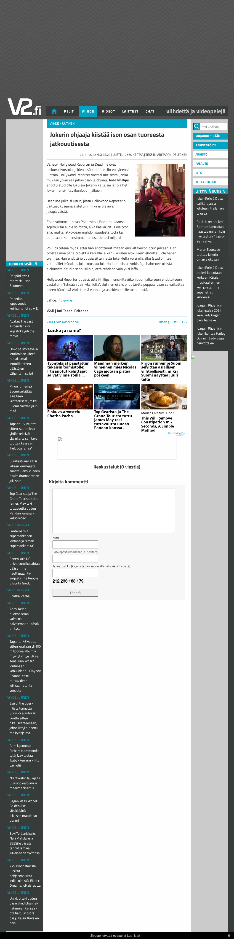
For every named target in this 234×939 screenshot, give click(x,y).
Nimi (56, 537)
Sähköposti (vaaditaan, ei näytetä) (75, 551)
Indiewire (65, 300)
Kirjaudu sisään (207, 136)
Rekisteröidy (205, 145)
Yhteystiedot (205, 181)
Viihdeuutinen (18, 269)
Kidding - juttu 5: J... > (173, 322)
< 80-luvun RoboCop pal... (64, 321)
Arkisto (201, 154)
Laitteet (130, 111)
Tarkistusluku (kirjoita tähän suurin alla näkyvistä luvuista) (91, 566)
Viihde (88, 111)
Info (198, 172)
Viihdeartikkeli (18, 525)
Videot (108, 111)
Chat (150, 111)
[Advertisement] (117, 615)
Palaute (201, 163)
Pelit (69, 111)
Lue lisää (133, 935)
